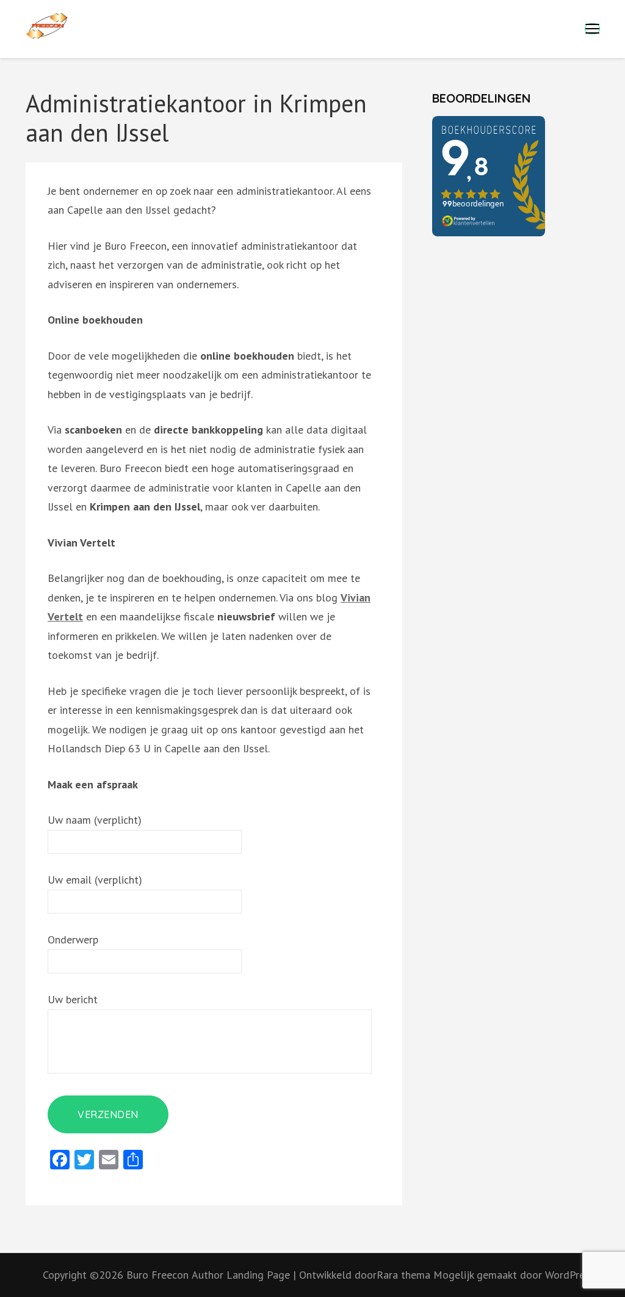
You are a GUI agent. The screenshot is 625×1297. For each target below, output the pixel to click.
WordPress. (570, 1275)
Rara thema (405, 1275)
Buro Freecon (157, 1275)
